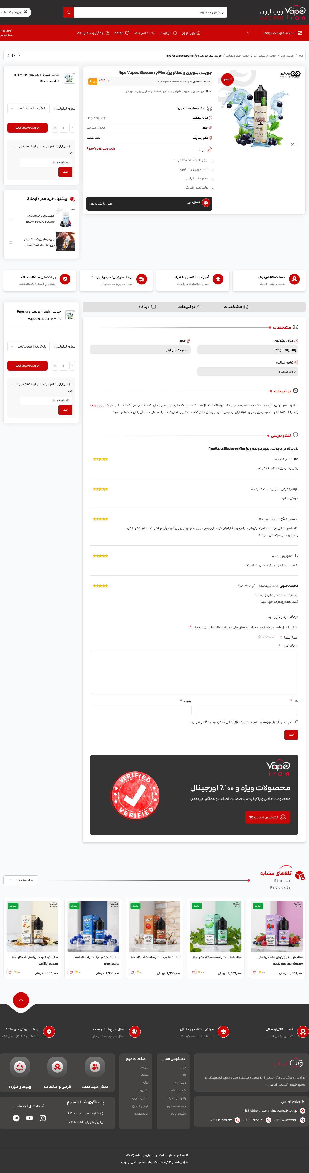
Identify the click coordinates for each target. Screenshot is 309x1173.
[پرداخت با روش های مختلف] (49, 1033)
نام (294, 700)
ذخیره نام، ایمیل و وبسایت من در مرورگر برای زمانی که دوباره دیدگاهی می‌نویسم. (239, 722)
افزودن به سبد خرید (27, 128)
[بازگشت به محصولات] (13, 55)
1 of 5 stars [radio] (273, 637)
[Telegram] (16, 1118)
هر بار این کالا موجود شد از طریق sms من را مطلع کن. (42, 149)
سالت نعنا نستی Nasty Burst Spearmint (252, 957)
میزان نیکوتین (65, 108)
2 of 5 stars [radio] (269, 637)
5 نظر (102, 80)
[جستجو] (68, 12)
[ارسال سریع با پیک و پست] (135, 1033)
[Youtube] (29, 1118)
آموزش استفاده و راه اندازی (197, 1029)
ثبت (65, 172)
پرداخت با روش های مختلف (22, 1029)
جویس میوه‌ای (133, 91)
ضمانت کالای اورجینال (279, 1029)
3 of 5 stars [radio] (266, 637)
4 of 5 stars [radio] (263, 637)
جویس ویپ (287, 55)
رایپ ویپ (96, 405)
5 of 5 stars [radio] (259, 637)
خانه (301, 55)
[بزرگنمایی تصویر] (292, 144)
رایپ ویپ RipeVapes (100, 149)
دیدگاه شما (288, 645)
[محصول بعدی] (8, 55)
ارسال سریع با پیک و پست (109, 1029)
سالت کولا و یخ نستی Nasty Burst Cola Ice (190, 957)
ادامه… (271, 1084)
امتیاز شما (289, 637)
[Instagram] (42, 1118)
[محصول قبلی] (19, 55)
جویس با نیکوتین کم (265, 55)
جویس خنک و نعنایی (237, 55)
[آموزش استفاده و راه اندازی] (223, 1033)
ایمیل (186, 700)
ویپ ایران (271, 11)
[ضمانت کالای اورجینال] (303, 1033)
